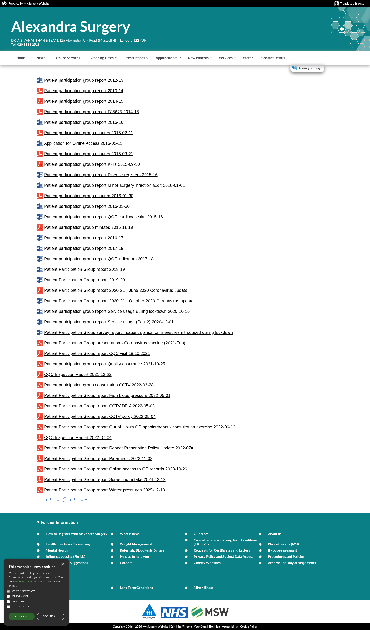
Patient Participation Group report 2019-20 (84, 279)
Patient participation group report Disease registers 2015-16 (101, 174)
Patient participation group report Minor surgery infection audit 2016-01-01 (114, 185)
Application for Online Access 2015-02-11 (83, 143)
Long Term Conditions (136, 587)
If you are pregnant (282, 550)
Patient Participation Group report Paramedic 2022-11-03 (98, 458)
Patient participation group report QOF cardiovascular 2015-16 (103, 216)
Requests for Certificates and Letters (222, 550)
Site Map (214, 626)
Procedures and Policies (286, 556)
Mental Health (57, 550)
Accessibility (230, 626)
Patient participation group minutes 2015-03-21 (88, 153)
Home (21, 58)
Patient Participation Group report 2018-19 (84, 269)
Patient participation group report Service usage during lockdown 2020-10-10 (117, 311)
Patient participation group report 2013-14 (83, 90)
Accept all (21, 616)
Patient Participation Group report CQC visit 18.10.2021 (97, 353)
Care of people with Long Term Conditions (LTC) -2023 (225, 542)
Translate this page (352, 3)
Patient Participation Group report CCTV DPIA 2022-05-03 (99, 406)
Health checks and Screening (68, 544)
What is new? (130, 534)
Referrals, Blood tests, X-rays (142, 550)
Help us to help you (134, 556)
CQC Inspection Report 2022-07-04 (78, 437)
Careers (126, 563)
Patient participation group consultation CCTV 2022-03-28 (99, 385)
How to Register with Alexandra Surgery (76, 534)
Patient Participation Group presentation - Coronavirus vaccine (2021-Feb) (114, 343)
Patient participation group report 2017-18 (83, 248)
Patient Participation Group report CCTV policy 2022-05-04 (100, 416)
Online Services (68, 58)
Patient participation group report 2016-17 (83, 237)
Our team (201, 534)
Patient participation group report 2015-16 (83, 122)
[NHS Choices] (174, 618)
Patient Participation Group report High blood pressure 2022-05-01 (107, 395)
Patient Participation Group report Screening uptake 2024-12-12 (105, 479)
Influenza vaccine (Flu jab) (65, 556)
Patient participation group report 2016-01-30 (87, 206)
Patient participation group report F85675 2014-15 (91, 111)
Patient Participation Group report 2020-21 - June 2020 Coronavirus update (115, 290)
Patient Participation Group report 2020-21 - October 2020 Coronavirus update (119, 300)
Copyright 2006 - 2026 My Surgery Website (140, 626)
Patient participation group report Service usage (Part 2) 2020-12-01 (109, 322)
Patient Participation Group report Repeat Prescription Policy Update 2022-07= (119, 448)
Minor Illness (203, 587)
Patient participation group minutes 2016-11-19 (88, 227)
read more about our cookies (30, 581)
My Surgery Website (36, 3)
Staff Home (185, 626)
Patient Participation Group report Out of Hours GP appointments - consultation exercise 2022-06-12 (139, 427)
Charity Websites (207, 563)
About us (274, 534)
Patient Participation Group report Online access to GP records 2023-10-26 (115, 469)
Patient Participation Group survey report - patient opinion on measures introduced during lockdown (138, 332)
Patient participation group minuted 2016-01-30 (88, 195)
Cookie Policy (248, 626)
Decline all (50, 616)
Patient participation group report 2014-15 (83, 101)
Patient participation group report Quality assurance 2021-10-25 (104, 364)
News (40, 58)
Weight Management (136, 544)
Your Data (200, 626)
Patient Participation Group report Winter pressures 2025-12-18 (104, 490)
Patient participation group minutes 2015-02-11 (88, 132)
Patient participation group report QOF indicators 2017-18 (99, 258)
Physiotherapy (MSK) (284, 544)
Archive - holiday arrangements (292, 563)
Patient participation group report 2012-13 (83, 80)
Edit (172, 626)
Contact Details (273, 58)
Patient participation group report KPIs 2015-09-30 (92, 164)
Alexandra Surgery (70, 26)
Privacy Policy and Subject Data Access (223, 556)
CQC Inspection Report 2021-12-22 (78, 374)
